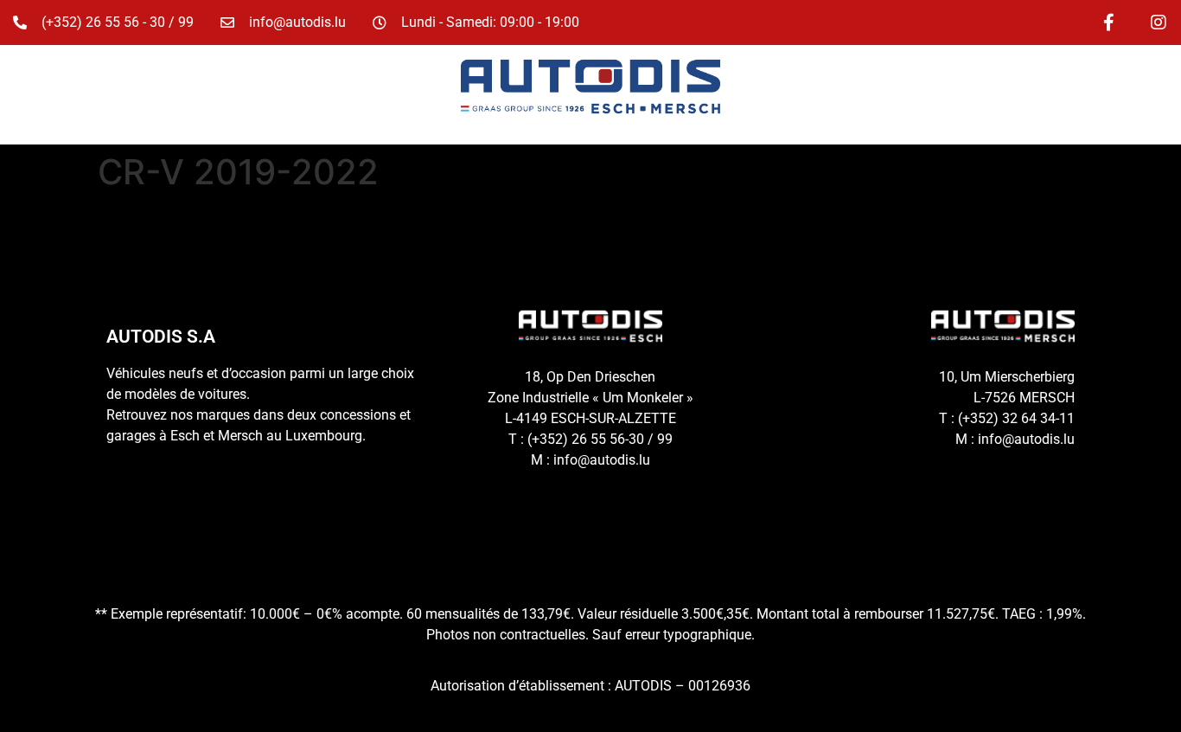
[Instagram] (1158, 22)
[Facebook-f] (1108, 22)
